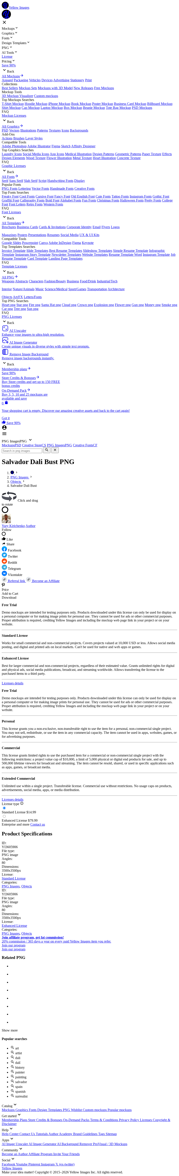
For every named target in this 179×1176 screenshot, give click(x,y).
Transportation (97, 289)
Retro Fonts (34, 204)
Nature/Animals (23, 289)
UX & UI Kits (89, 235)
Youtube (22, 1164)
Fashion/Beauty (55, 281)
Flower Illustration (59, 158)
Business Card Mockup (130, 104)
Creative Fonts (84, 188)
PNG (67, 1110)
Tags (102, 1134)
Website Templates (95, 254)
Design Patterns (103, 154)
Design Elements (13, 158)
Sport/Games (77, 289)
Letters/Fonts (33, 297)
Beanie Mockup (94, 108)
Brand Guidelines (85, 1134)
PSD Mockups (142, 108)
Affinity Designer (83, 146)
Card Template (37, 258)
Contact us (37, 824)
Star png (22, 305)
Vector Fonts (40, 188)
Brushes (18, 138)
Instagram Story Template (33, 254)
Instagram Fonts (141, 196)
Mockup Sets (28, 88)
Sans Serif (16, 181)
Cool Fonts (27, 196)
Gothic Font (161, 196)
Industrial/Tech (107, 281)
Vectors (14, 130)
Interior (7, 289)
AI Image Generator (43, 1144)
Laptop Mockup (52, 108)
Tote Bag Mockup (118, 108)
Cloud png (69, 305)
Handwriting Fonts (60, 181)
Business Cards (27, 227)
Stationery (77, 80)
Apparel (7, 80)
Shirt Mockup (11, 108)
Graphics (22, 1110)
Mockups (8, 1110)
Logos (115, 227)
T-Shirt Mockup (13, 104)
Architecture (116, 289)
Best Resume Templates (65, 250)
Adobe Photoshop (14, 146)
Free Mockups (104, 88)
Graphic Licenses (14, 166)
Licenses (146, 1120)
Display (79, 181)
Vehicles (35, 80)
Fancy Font (62, 196)
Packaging (21, 80)
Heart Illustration (104, 158)
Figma (56, 146)
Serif (5, 181)
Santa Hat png (51, 305)
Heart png (8, 305)
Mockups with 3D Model (55, 88)
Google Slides (11, 243)
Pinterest (34, 1164)
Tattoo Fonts (120, 196)
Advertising (61, 80)
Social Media (69, 235)
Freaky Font (10, 196)
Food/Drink (88, 281)
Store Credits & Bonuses (45, 1120)
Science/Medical (56, 289)
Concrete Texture (129, 158)
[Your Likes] (4, 423)
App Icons (57, 154)
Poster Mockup (102, 104)
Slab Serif (31, 181)
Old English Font (83, 196)
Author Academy (60, 1134)
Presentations (37, 235)
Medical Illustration (78, 154)
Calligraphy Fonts (32, 200)
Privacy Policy (129, 1120)
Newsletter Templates (66, 254)
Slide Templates (37, 250)
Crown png (85, 305)
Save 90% (9, 65)
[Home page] (12, 473)
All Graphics (10, 126)
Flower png (123, 305)
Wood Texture (36, 158)
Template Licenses (14, 266)
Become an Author (15, 1154)
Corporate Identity (79, 227)
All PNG (8, 277)
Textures (55, 130)
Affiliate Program (40, 1154)
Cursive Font (44, 196)
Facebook (9, 1164)
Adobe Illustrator (39, 146)
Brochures (9, 227)
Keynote (88, 243)
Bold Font (52, 200)
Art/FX (18, 297)
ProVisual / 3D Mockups (110, 1144)
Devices (47, 80)
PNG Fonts (9, 188)
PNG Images (11, 886)
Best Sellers (10, 88)
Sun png (32, 309)
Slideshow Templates (97, 250)
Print (88, 80)
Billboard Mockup (159, 104)
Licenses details (12, 683)
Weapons (8, 281)
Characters (36, 281)
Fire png (34, 305)
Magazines (9, 235)
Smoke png (169, 305)
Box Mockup (73, 108)
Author (30, 526)
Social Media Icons (36, 154)
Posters (22, 235)
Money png (153, 305)
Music (39, 289)
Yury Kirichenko (13, 526)
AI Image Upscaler (15, 1144)
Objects (7, 297)
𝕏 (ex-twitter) (64, 1164)
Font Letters (17, 204)
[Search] (46, 450)
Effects (167, 154)
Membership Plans (15, 1120)
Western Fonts (53, 204)
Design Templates (50, 1110)
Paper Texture (151, 154)
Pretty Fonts (153, 200)
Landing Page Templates (65, 258)
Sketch (66, 146)
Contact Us (27, 1134)
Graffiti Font (10, 200)
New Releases (83, 88)
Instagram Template (156, 254)
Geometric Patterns (128, 154)
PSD (5, 130)
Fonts (33, 1110)
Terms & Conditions (104, 1120)
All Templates (11, 223)
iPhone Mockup (59, 104)
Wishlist (77, 1110)
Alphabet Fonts (70, 200)
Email (97, 227)
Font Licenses (11, 212)
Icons (65, 130)
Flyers (106, 227)
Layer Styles (34, 138)
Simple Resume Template (130, 250)
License (7, 56)
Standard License (14, 878)
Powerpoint (30, 243)
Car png (7, 309)
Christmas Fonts (108, 200)
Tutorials (42, 1134)
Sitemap (111, 1134)
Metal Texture (82, 158)
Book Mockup (81, 104)
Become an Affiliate (45, 581)
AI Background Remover (75, 1144)
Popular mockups (120, 1110)
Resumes (53, 235)
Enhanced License (14, 925)
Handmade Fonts (62, 188)
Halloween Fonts (132, 200)
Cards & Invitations (52, 227)
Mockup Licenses (14, 115)
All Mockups (11, 76)
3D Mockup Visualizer (17, 96)
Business (73, 281)
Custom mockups (46, 96)
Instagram (48, 1164)
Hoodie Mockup (36, 104)
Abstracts (21, 281)
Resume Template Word (125, 254)
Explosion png (104, 305)
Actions (7, 138)
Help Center (10, 1134)
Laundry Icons (12, 154)
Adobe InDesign (59, 243)
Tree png (20, 309)
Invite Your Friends (66, 1154)
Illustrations (28, 130)
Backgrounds (79, 130)
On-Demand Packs (76, 1120)
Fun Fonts (89, 200)
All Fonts (8, 177)
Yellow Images (12, 1168)
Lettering (24, 188)
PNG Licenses (12, 316)
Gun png (138, 305)
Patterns (42, 130)
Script (42, 181)
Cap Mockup (31, 108)
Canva (43, 243)
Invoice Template (14, 250)
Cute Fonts (103, 196)
